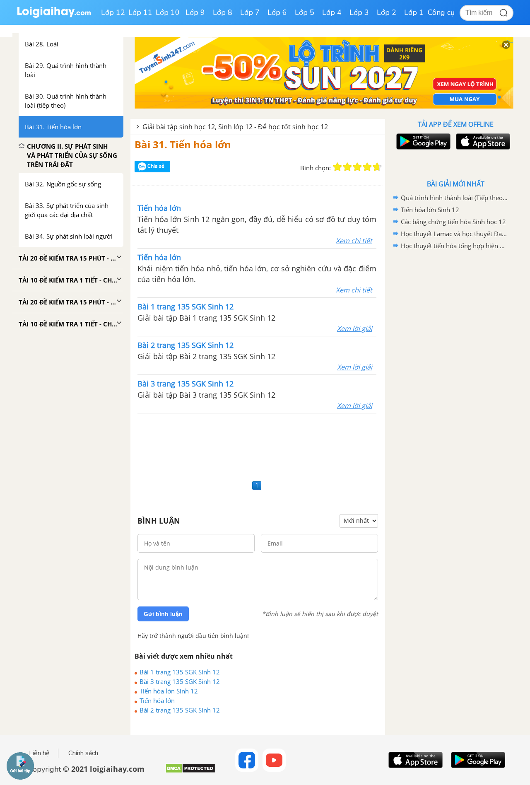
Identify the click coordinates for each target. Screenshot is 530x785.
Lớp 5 (304, 12)
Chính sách (83, 753)
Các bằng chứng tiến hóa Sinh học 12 (453, 221)
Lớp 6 (277, 12)
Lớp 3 (359, 12)
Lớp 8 (222, 12)
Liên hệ (39, 753)
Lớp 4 (332, 12)
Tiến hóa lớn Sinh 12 (169, 691)
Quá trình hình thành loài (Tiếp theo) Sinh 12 (454, 197)
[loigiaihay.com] (54, 16)
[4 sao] (367, 167)
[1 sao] (337, 167)
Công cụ (441, 12)
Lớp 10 (168, 12)
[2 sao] (347, 167)
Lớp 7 (250, 12)
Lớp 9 (195, 12)
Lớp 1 (414, 12)
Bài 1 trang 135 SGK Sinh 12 (180, 672)
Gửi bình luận (163, 614)
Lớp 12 (113, 12)
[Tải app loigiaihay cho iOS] (482, 141)
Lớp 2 (386, 12)
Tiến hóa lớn (157, 700)
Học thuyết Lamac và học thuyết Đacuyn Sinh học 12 (454, 233)
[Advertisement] (257, 445)
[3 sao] (357, 167)
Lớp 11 (140, 12)
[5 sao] (377, 167)
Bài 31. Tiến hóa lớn (183, 144)
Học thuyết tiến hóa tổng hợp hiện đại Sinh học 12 (454, 246)
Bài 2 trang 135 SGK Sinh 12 (180, 710)
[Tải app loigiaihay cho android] (422, 141)
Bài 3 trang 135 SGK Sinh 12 (180, 681)
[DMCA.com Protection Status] (190, 771)
